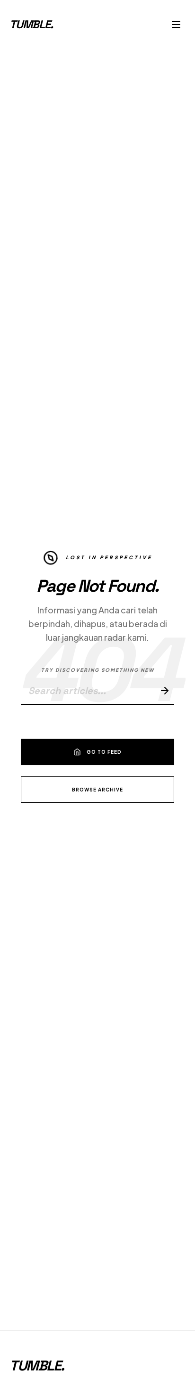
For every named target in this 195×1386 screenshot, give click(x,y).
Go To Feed (104, 752)
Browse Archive (97, 789)
